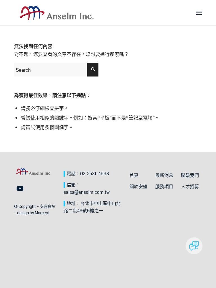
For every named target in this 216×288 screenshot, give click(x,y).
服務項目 (164, 186)
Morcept (42, 213)
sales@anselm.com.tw (87, 192)
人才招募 (190, 186)
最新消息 (164, 175)
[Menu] (199, 12)
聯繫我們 (190, 175)
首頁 (133, 175)
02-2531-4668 (94, 173)
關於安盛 (138, 186)
